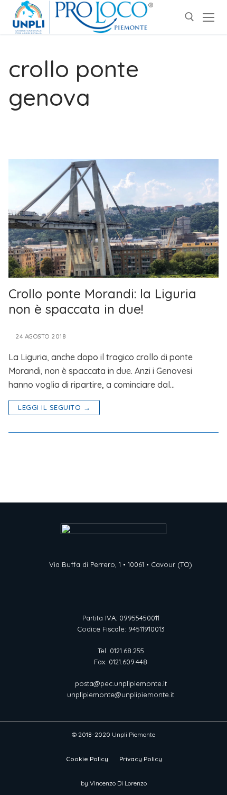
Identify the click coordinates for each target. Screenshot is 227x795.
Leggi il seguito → (54, 407)
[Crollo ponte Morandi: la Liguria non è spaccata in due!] (113, 218)
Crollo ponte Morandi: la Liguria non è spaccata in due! (102, 301)
